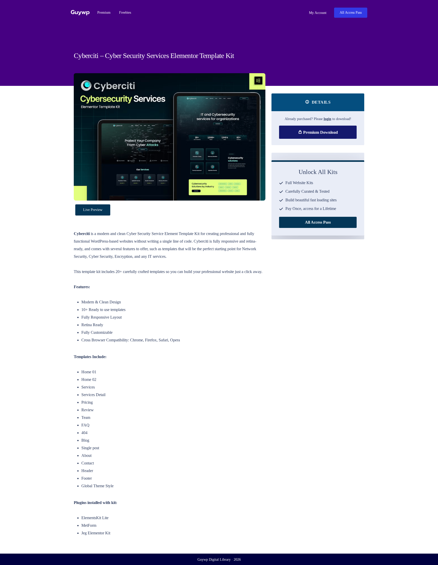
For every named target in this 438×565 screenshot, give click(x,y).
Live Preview (92, 210)
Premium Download (320, 132)
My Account (317, 13)
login (327, 119)
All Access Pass (351, 12)
